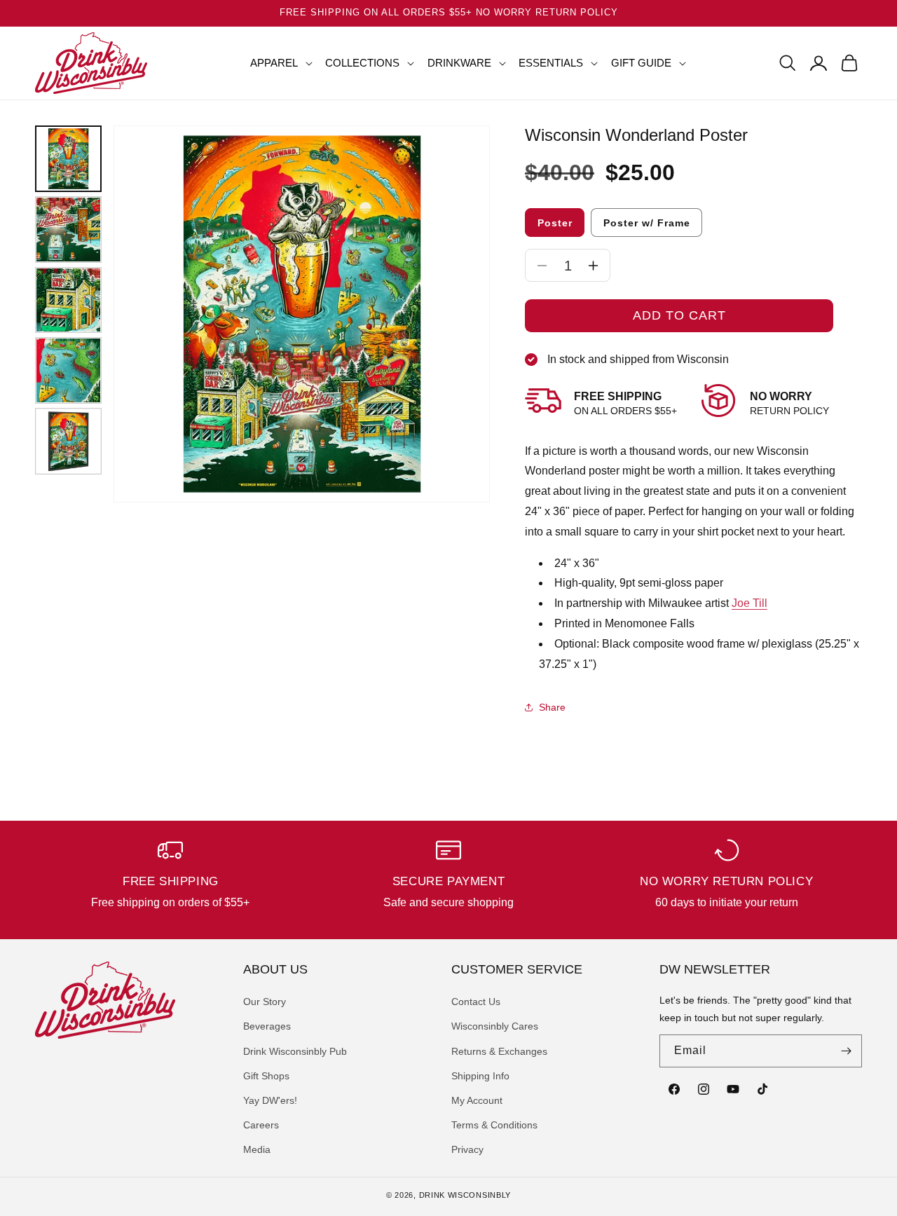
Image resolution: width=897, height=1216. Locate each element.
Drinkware (459, 63)
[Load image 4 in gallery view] (68, 370)
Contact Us (475, 1001)
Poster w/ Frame (646, 222)
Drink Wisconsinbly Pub (295, 1051)
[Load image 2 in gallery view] (68, 229)
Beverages (267, 1026)
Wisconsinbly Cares (494, 1026)
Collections (362, 63)
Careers (261, 1124)
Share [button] (552, 707)
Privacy (467, 1149)
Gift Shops (266, 1075)
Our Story (264, 1001)
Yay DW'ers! (270, 1100)
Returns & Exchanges (499, 1051)
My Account (476, 1100)
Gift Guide (641, 63)
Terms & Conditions (494, 1124)
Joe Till (749, 603)
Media (257, 1149)
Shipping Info (480, 1075)
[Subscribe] (845, 1050)
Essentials (551, 63)
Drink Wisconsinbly (465, 1195)
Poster (555, 222)
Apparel (274, 63)
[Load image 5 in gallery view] (68, 441)
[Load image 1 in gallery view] (68, 158)
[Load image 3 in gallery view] (68, 300)
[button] (275, 63)
